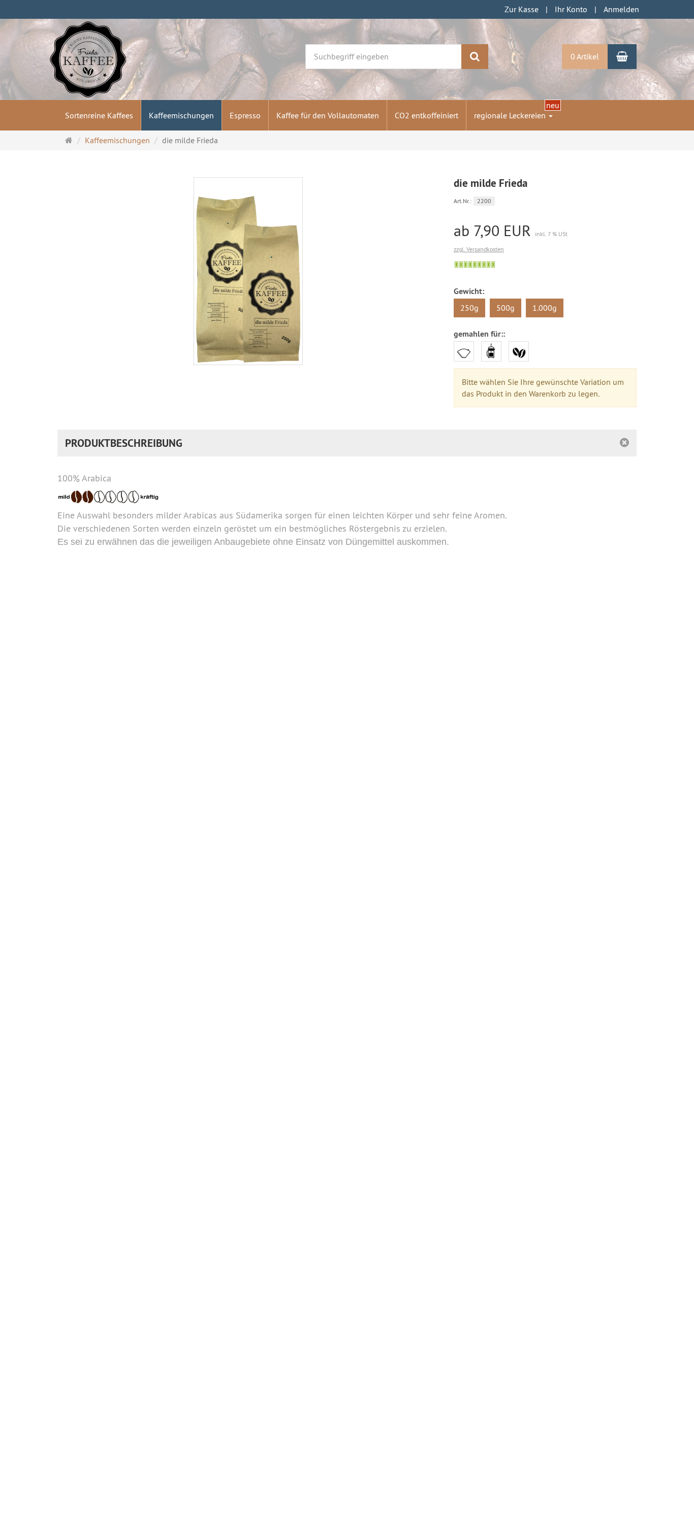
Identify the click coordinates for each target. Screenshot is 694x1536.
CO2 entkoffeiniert (426, 115)
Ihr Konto (571, 9)
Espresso (245, 115)
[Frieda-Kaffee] (88, 58)
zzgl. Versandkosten (479, 249)
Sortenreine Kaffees (99, 115)
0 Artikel (585, 56)
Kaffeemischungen (181, 115)
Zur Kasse (521, 9)
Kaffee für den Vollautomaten (327, 115)
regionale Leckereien (511, 115)
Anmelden (621, 9)
